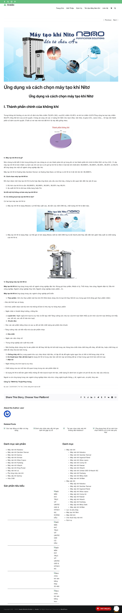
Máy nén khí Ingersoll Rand (80, 457)
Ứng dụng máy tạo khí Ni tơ (16, 282)
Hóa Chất (11, 478)
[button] (115, 8)
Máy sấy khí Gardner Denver (80, 486)
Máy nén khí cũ (13, 471)
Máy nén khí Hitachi (15, 465)
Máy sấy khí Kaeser (77, 497)
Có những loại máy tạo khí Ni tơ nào (19, 197)
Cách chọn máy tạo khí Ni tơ (16, 176)
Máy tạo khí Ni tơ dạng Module (19, 206)
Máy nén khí (70, 450)
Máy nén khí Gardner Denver (18, 452)
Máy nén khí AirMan (77, 478)
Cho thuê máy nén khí (74, 518)
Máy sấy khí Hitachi (77, 499)
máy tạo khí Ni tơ (10, 165)
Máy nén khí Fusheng (15, 463)
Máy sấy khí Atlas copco (79, 491)
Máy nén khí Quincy (15, 455)
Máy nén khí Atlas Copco (17, 460)
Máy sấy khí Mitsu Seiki (78, 505)
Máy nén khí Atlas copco (79, 460)
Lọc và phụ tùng (72, 510)
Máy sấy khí (70, 481)
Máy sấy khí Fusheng (78, 502)
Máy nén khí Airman (15, 457)
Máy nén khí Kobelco (15, 450)
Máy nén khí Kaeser (77, 465)
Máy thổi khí (70, 515)
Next (115, 20)
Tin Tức (20, 386)
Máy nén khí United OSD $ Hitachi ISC (84, 471)
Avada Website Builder (26, 609)
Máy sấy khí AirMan (77, 507)
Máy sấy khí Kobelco (78, 484)
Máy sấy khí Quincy (15, 476)
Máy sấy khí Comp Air (78, 494)
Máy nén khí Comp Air (78, 463)
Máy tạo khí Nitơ (72, 512)
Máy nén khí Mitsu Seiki (79, 476)
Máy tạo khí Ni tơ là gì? (14, 158)
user (7, 386)
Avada (37, 609)
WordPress (64, 609)
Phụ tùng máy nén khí (16, 473)
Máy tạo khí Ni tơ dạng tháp (18, 235)
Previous (108, 20)
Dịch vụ (69, 520)
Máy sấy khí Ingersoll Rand (80, 489)
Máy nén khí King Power (17, 468)
